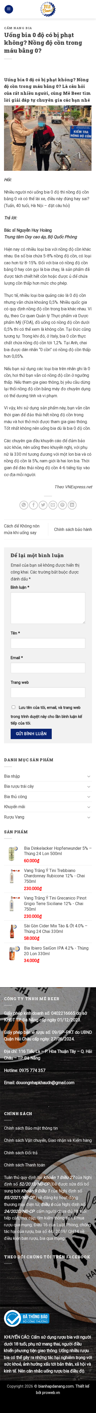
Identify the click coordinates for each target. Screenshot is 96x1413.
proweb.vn (51, 1392)
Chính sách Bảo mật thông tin (31, 1128)
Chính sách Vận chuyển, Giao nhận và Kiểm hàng (48, 1140)
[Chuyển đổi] (89, 776)
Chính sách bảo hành (73, 529)
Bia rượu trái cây (19, 786)
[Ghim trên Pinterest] (62, 505)
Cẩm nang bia (18, 28)
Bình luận (20, 587)
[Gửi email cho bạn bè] (53, 505)
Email (17, 658)
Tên (15, 633)
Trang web (20, 682)
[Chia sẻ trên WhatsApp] (23, 505)
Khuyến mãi (14, 806)
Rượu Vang (14, 817)
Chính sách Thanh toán (24, 1165)
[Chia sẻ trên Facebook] (33, 505)
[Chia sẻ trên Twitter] (43, 505)
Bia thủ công (15, 796)
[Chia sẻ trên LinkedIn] (72, 505)
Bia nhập (12, 776)
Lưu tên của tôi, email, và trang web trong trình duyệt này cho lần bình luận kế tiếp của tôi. (46, 715)
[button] (9, 9)
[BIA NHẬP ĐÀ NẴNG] (48, 9)
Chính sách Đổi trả (21, 1152)
